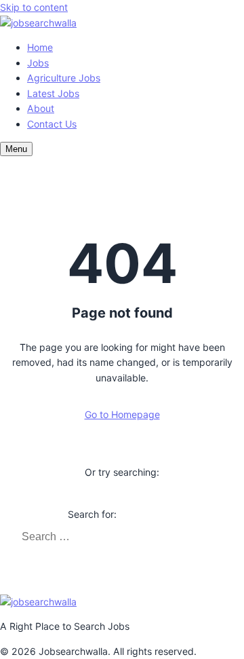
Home (40, 47)
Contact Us (52, 124)
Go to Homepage (122, 414)
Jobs (38, 63)
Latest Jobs (53, 93)
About (40, 108)
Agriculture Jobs (63, 77)
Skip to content (34, 7)
